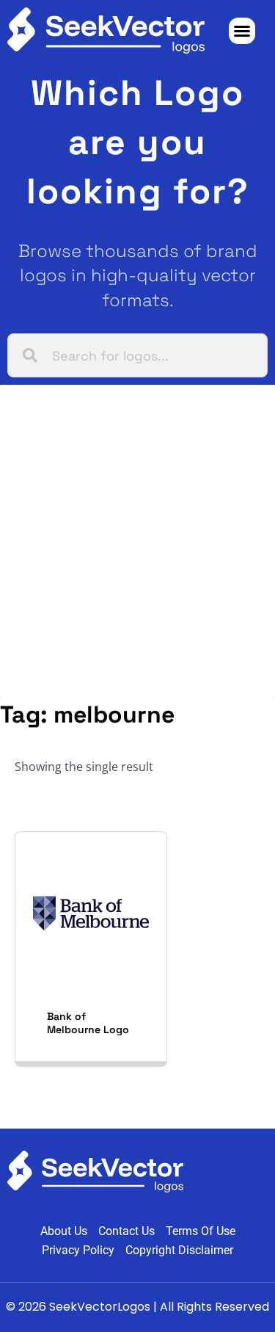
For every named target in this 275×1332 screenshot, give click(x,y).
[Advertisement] (137, 541)
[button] (242, 31)
